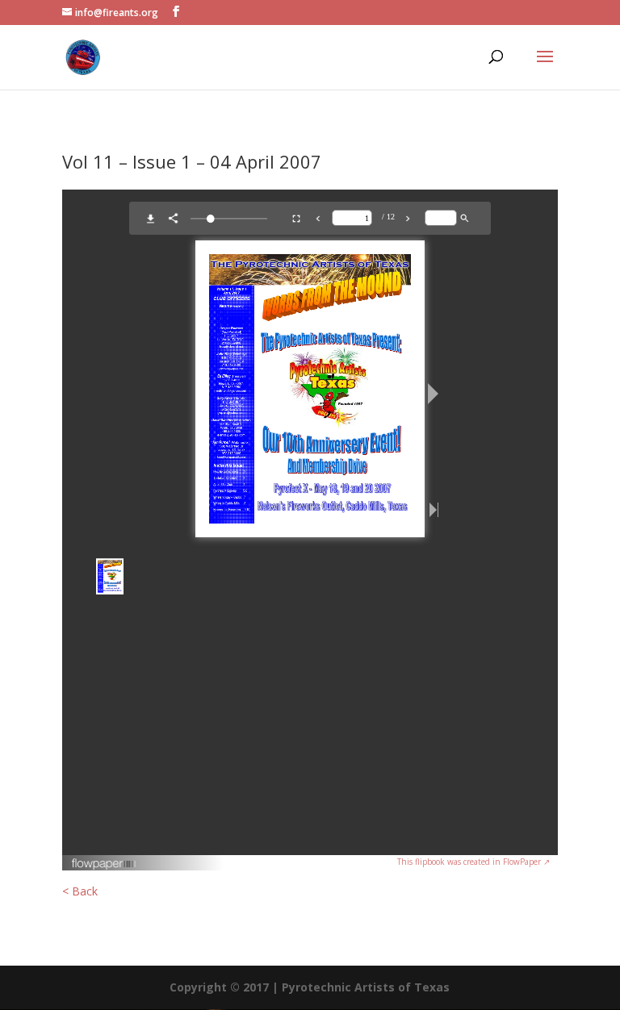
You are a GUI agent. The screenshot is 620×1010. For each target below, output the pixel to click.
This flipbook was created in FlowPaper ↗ (473, 861)
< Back (80, 891)
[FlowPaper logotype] (104, 866)
